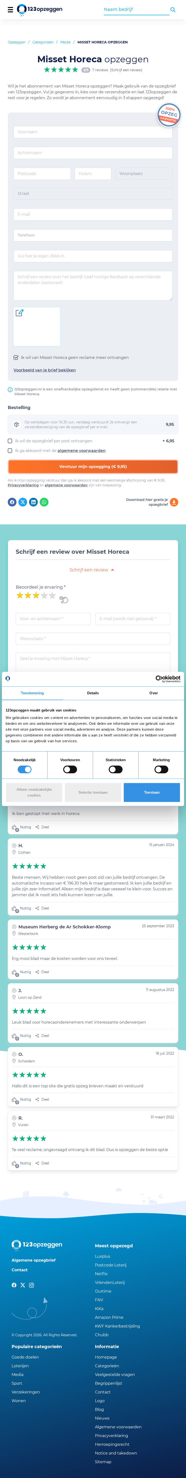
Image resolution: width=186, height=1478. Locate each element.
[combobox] (137, 9)
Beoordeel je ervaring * (41, 587)
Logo (100, 1401)
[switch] (70, 769)
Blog (99, 1409)
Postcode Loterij (110, 1265)
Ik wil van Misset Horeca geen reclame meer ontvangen (75, 357)
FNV (99, 1300)
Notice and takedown (116, 1453)
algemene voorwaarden (82, 450)
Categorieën (42, 42)
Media (65, 42)
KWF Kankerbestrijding (117, 1326)
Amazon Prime (109, 1317)
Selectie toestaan (93, 792)
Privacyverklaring (23, 485)
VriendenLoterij (110, 1282)
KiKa (99, 1308)
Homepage (106, 1357)
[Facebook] (12, 502)
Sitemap (103, 1462)
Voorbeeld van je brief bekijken (45, 370)
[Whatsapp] (44, 502)
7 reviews (100, 70)
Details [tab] (93, 693)
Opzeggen (16, 42)
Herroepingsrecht (112, 1444)
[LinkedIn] (33, 502)
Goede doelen (25, 1357)
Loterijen (20, 1366)
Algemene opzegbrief (33, 1260)
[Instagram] (31, 1285)
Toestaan (152, 792)
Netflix (101, 1274)
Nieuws (102, 1418)
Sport (17, 1383)
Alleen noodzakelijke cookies (34, 792)
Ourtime (103, 1291)
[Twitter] (22, 502)
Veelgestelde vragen (115, 1374)
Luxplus (102, 1256)
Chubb (101, 1335)
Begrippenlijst (108, 1383)
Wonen (19, 1401)
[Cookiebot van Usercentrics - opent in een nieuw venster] (159, 679)
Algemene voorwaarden (118, 1427)
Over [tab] (153, 693)
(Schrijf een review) (126, 70)
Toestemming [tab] (32, 693)
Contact (20, 1270)
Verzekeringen (26, 1392)
